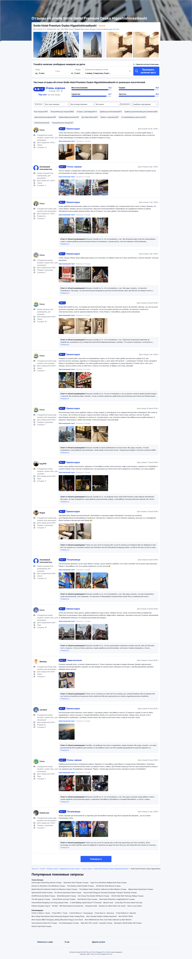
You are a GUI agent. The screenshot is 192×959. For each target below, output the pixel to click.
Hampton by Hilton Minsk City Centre (112, 906)
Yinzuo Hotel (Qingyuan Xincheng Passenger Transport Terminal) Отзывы (110, 892)
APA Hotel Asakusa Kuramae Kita (71, 906)
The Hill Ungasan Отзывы (41, 899)
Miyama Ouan (108, 902)
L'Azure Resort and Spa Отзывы (64, 899)
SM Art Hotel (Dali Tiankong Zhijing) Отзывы (127, 896)
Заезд (37, 69)
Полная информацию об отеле (107, 29)
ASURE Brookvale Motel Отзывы (43, 896)
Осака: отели (87, 869)
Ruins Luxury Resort (134, 906)
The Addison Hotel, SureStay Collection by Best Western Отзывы (103, 889)
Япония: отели (52, 869)
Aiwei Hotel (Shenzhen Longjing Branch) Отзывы (117, 899)
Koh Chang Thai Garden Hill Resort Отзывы (93, 896)
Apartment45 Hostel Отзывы (42, 892)
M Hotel (55, 906)
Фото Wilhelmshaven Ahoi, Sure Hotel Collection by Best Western (108, 920)
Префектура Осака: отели (70, 869)
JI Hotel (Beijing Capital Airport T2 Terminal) (85, 902)
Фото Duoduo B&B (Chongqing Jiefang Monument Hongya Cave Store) (57, 920)
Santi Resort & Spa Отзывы (87, 899)
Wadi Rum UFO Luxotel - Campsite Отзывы (96, 923)
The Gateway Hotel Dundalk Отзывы (80, 886)
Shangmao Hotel (91, 906)
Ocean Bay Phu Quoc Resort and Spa (128, 902)
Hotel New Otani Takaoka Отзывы (76, 882)
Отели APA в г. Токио (59, 913)
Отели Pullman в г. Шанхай (126, 913)
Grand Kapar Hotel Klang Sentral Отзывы (47, 882)
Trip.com (35, 869)
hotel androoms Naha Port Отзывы (44, 923)
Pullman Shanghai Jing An (41, 906)
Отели (42, 869)
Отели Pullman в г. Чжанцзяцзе (81, 913)
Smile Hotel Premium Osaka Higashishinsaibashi (111, 869)
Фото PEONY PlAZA (126, 916)
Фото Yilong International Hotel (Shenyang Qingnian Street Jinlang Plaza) (58, 916)
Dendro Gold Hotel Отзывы (41, 926)
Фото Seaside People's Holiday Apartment (101, 916)
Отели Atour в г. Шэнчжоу (104, 913)
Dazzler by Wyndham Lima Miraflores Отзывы (48, 886)
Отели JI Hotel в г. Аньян (41, 913)
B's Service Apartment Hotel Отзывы (68, 892)
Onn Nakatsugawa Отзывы (69, 923)
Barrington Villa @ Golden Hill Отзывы (128, 923)
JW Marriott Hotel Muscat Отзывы (108, 886)
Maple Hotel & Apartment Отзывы (140, 889)
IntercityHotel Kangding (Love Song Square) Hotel (50, 902)
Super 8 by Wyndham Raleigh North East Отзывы (108, 882)
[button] (167, 4)
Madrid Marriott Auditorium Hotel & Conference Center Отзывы (54, 889)
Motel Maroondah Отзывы (66, 896)
